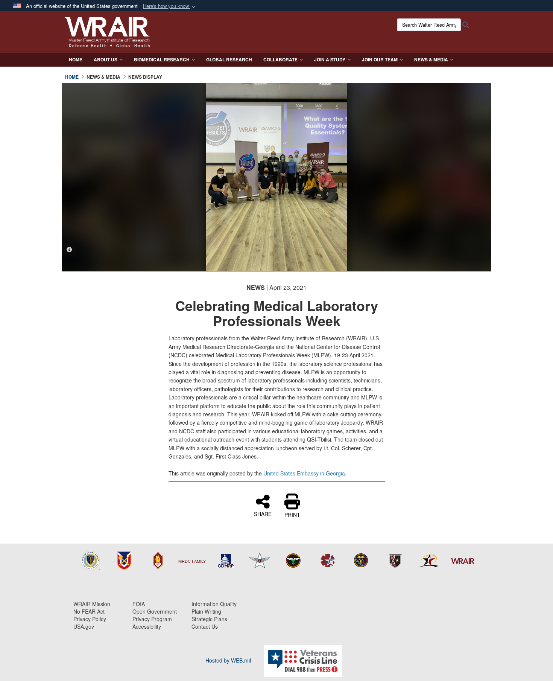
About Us (105, 59)
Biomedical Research (162, 59)
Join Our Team (380, 59)
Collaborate (280, 59)
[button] (170, 6)
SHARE (263, 513)
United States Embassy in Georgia (304, 473)
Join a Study (329, 59)
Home (75, 59)
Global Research (229, 59)
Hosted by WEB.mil (228, 660)
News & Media (431, 59)
